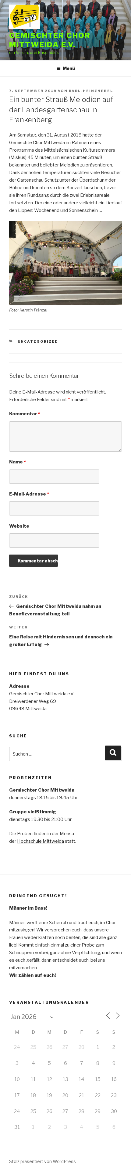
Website (19, 526)
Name (17, 462)
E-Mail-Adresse (29, 494)
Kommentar (24, 414)
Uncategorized (38, 341)
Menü (69, 68)
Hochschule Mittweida (40, 841)
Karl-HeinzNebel (91, 91)
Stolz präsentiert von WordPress (42, 1161)
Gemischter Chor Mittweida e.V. (49, 40)
